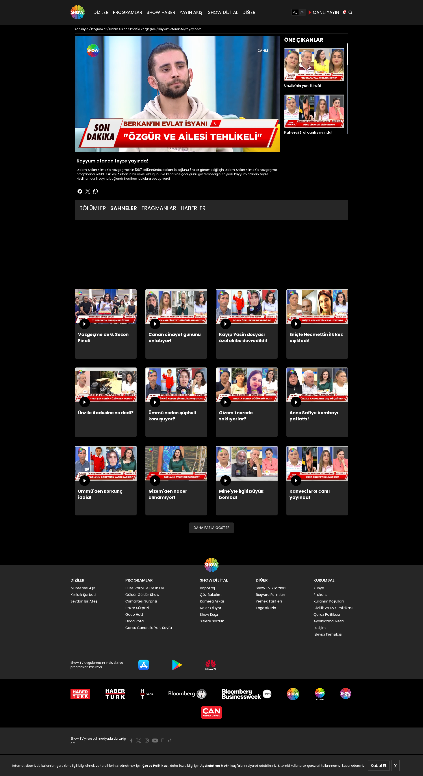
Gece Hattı (134, 614)
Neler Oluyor (210, 607)
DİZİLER (100, 12)
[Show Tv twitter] (87, 191)
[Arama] (350, 12)
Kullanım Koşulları (329, 601)
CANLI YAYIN (326, 12)
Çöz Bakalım (210, 594)
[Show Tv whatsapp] (96, 191)
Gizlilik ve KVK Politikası (333, 607)
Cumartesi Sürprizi (141, 601)
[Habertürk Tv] (115, 694)
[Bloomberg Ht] (188, 694)
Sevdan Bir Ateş (83, 601)
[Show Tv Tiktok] (169, 740)
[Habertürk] (80, 694)
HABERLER (193, 208)
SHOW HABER (161, 12)
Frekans (320, 594)
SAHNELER (123, 208)
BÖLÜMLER (92, 208)
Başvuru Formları (270, 594)
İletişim (320, 627)
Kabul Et (379, 765)
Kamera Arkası (212, 601)
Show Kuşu (209, 614)
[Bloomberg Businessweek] (246, 694)
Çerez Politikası (155, 765)
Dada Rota (134, 621)
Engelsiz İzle (266, 607)
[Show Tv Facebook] (131, 740)
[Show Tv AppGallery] (210, 665)
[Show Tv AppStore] (143, 665)
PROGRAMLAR (127, 12)
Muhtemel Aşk (82, 588)
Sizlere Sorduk (212, 621)
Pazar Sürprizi (137, 607)
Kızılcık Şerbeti (83, 594)
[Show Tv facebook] (80, 191)
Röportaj (207, 588)
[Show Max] (346, 694)
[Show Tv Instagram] (147, 740)
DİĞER (248, 12)
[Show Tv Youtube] (155, 740)
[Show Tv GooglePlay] (177, 665)
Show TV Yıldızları (271, 588)
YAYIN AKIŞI (192, 12)
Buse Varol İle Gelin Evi (144, 588)
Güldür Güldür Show (142, 594)
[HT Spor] (146, 694)
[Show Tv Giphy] (162, 740)
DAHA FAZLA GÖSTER (211, 527)
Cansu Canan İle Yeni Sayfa (148, 627)
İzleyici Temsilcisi (328, 634)
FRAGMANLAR (158, 208)
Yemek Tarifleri (269, 601)
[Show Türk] (320, 694)
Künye (319, 588)
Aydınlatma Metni (215, 765)
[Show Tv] (77, 12)
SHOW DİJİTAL (223, 12)
